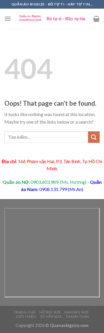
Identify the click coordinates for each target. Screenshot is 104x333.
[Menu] (7, 19)
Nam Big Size (76, 312)
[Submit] (94, 137)
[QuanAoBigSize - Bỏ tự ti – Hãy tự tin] (52, 18)
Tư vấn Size (51, 316)
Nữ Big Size (50, 312)
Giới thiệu (26, 316)
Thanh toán (78, 316)
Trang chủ (25, 312)
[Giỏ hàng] (96, 18)
